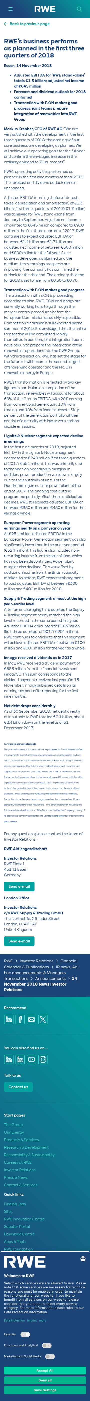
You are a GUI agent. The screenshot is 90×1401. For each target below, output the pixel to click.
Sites (8, 1211)
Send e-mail (19, 886)
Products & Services (21, 1140)
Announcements (50, 978)
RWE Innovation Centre (24, 1219)
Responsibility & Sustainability (29, 1155)
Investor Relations (37, 960)
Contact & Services (20, 1185)
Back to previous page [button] (30, 24)
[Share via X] (43, 1019)
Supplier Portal (17, 1226)
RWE (8, 960)
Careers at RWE (18, 1162)
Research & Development (26, 1147)
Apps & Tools (15, 1241)
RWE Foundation (18, 1249)
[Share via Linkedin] (9, 1019)
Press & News (16, 1177)
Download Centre (19, 1234)
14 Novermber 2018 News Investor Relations (40, 984)
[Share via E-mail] (31, 1019)
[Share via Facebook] (20, 1019)
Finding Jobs (15, 1204)
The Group (13, 1125)
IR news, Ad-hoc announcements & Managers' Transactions (41, 973)
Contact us (18, 1087)
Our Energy (14, 1132)
